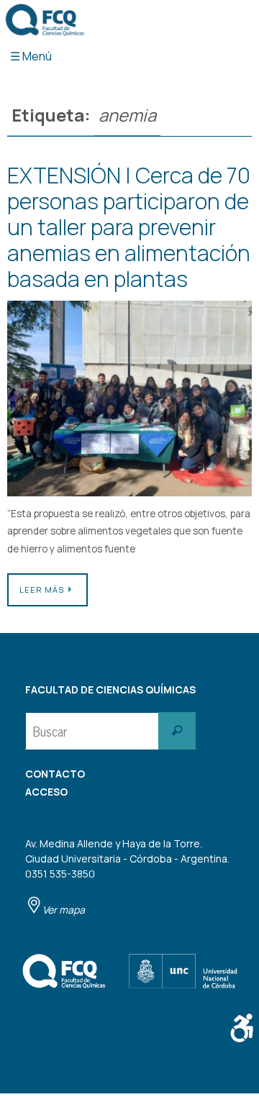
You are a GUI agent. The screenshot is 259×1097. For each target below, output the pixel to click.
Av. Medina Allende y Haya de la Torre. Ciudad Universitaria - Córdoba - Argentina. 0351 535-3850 (127, 876)
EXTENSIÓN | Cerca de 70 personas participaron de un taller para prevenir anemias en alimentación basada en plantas (128, 226)
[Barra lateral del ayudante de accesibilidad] (241, 1028)
